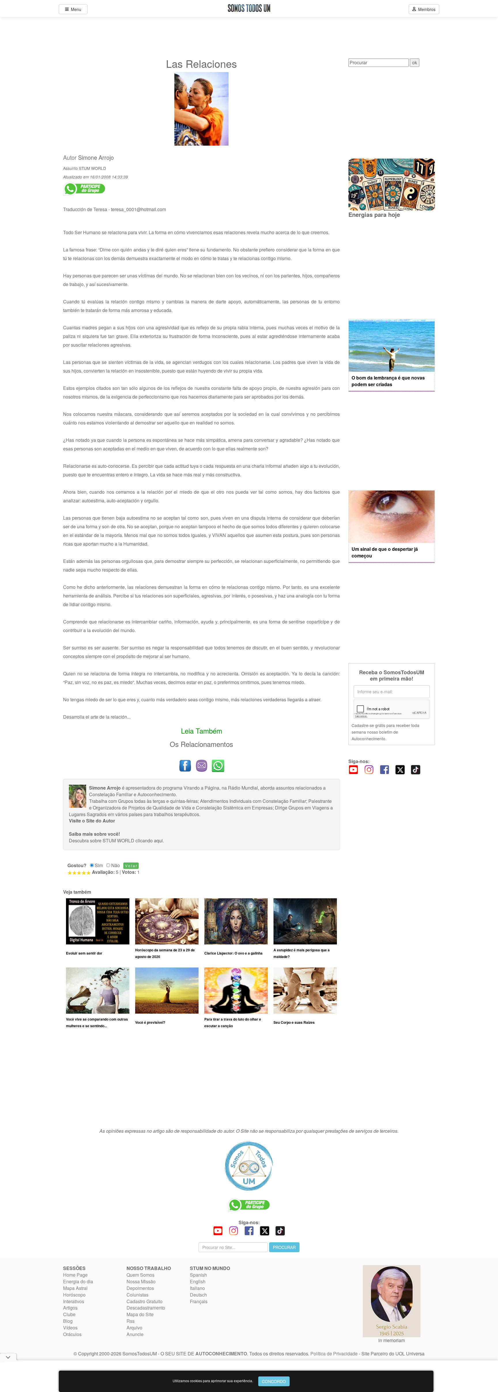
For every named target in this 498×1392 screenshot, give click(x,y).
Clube (69, 1314)
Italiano (197, 1288)
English (197, 1281)
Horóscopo (74, 1294)
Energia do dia (78, 1281)
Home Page (75, 1274)
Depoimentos (140, 1288)
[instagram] (369, 769)
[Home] (249, 1166)
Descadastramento (146, 1307)
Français (198, 1301)
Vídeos (70, 1327)
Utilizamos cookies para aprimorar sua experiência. (213, 1380)
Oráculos (72, 1334)
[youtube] (353, 769)
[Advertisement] (201, 1080)
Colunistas (137, 1294)
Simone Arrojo (96, 157)
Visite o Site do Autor (92, 820)
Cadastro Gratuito (145, 1301)
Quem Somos (140, 1274)
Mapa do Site (140, 1314)
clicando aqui (149, 840)
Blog (68, 1321)
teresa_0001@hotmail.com (138, 209)
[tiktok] (415, 769)
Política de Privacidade (334, 1353)
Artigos (70, 1307)
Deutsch (198, 1294)
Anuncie (135, 1334)
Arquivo (134, 1327)
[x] (400, 769)
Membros (425, 9)
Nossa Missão (141, 1281)
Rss (131, 1321)
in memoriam (391, 1340)
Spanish (198, 1274)
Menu (75, 9)
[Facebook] (384, 769)
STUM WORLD (92, 168)
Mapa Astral (75, 1288)
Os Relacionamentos (201, 744)
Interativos (73, 1301)
